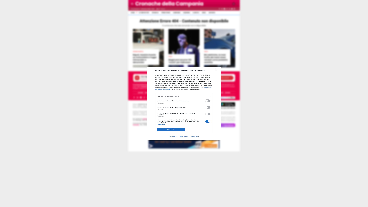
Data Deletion (173, 136)
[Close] (217, 70)
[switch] (207, 100)
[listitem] (184, 97)
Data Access (184, 136)
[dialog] (184, 103)
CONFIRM (170, 129)
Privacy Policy (195, 136)
